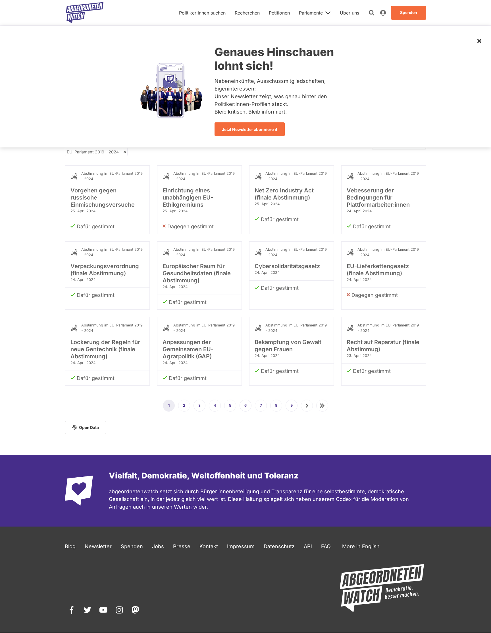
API (308, 546)
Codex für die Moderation (367, 499)
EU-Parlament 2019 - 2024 (93, 151)
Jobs (158, 546)
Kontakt (208, 546)
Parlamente (311, 13)
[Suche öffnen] (371, 12)
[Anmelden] (383, 12)
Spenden (132, 546)
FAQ (326, 546)
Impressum (241, 546)
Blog (70, 546)
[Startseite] (85, 13)
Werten (183, 507)
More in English (361, 546)
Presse (181, 546)
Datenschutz (279, 546)
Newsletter (98, 546)
